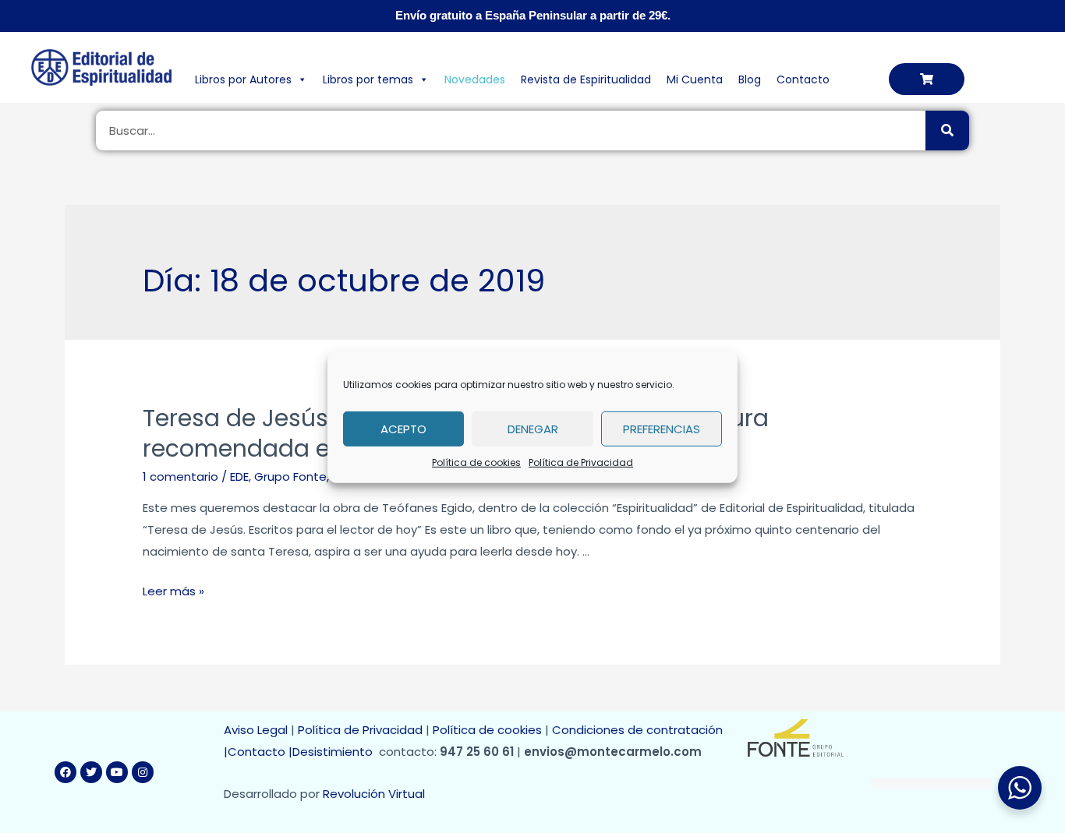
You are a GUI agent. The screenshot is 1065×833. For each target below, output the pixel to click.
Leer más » (173, 591)
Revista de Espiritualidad (586, 79)
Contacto (803, 79)
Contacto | (260, 751)
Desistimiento (335, 751)
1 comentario (180, 476)
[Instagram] (143, 772)
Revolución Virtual (374, 793)
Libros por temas (368, 79)
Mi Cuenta (695, 79)
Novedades (474, 79)
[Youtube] (117, 772)
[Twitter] (91, 772)
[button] (926, 79)
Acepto (403, 428)
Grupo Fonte (290, 476)
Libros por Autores (243, 79)
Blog (749, 79)
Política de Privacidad (581, 461)
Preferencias (661, 428)
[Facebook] (65, 772)
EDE (239, 476)
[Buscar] (947, 130)
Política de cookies (476, 461)
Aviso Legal (256, 730)
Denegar (533, 428)
